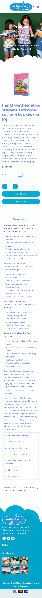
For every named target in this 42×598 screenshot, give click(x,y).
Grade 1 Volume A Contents (17, 436)
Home (19, 31)
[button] (3, 6)
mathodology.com (28, 583)
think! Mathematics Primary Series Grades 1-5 (21, 36)
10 (20, 174)
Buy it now (21, 201)
